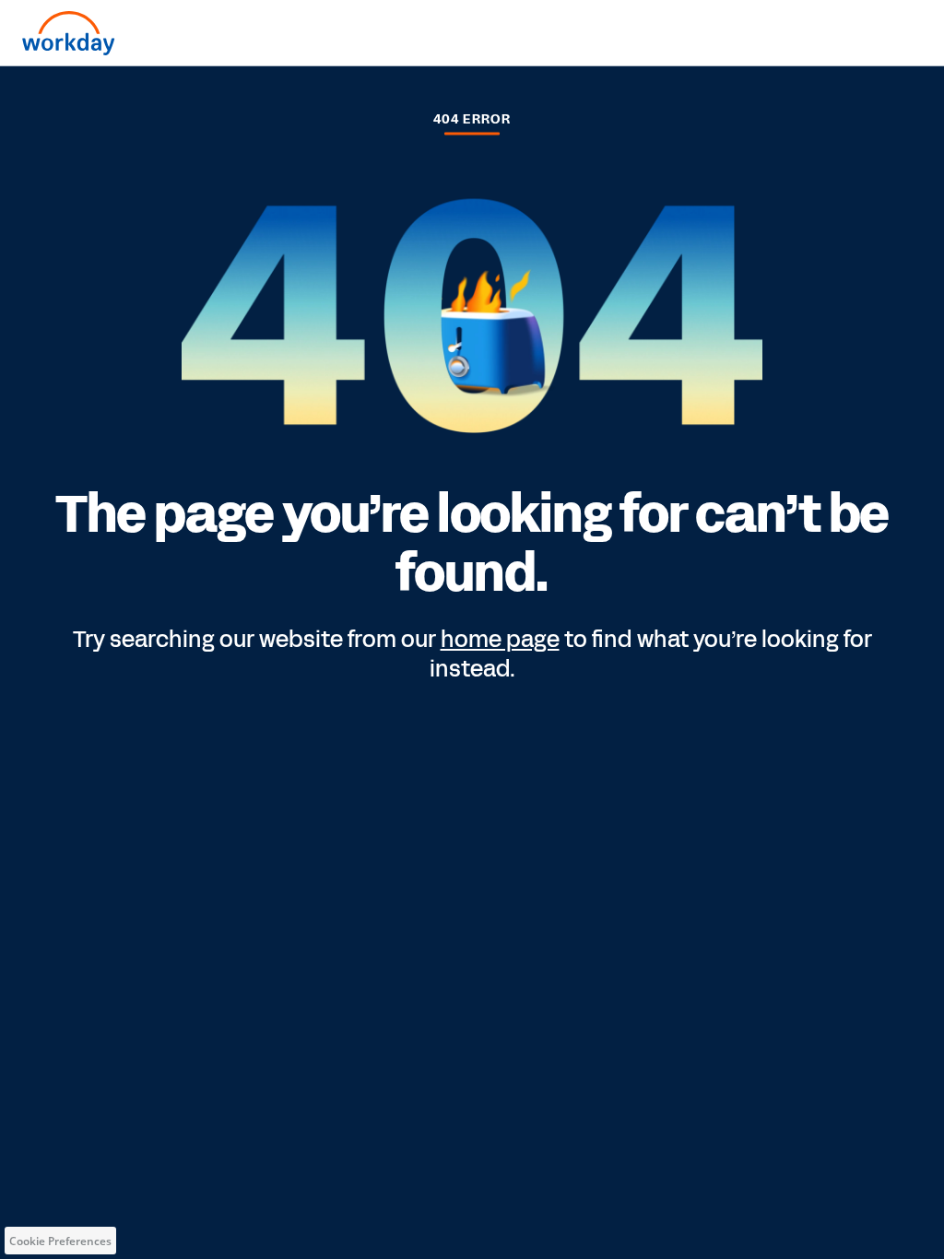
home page (500, 639)
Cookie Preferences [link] (60, 1241)
